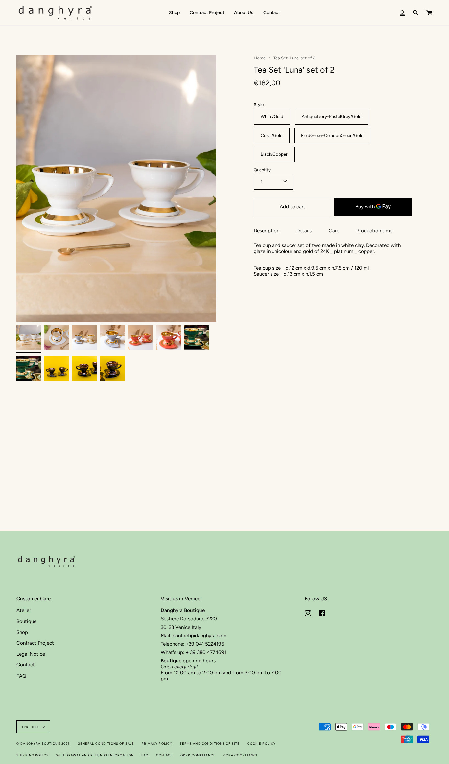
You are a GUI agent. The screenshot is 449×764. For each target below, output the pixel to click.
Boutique (26, 621)
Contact (25, 665)
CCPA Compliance (240, 755)
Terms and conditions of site (210, 743)
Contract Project (35, 643)
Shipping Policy (32, 755)
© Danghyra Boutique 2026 (43, 743)
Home (260, 57)
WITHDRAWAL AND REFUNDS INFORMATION (95, 755)
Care (334, 231)
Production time (374, 231)
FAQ (21, 676)
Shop (22, 632)
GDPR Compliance (198, 755)
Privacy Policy (157, 743)
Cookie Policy (261, 743)
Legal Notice (30, 654)
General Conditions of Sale (106, 743)
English (30, 727)
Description (266, 231)
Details (304, 231)
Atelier (23, 610)
